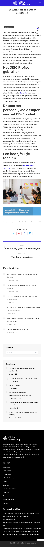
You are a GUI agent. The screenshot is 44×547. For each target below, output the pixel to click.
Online (5, 481)
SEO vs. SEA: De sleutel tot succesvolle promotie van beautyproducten (23, 308)
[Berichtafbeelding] (4, 274)
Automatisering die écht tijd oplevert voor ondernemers (21, 534)
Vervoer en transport (9, 489)
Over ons (6, 492)
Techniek (6, 485)
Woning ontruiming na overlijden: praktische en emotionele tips (22, 297)
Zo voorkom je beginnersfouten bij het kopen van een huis (23, 404)
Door (24, 222)
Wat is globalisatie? (15, 385)
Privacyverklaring (8, 499)
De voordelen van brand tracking (17, 329)
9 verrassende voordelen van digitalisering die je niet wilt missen (23, 320)
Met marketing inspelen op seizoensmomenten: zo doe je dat (23, 275)
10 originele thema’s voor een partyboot (24, 378)
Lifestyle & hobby (8, 478)
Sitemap (5, 503)
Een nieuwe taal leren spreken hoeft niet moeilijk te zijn (22, 370)
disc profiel (23, 93)
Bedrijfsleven (9, 27)
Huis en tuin (7, 474)
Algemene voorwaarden (11, 496)
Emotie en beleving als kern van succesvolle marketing (21, 286)
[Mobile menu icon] (39, 3)
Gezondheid (7, 471)
